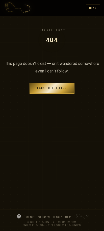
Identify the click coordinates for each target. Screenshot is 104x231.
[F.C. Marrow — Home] (17, 8)
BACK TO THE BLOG (52, 88)
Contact (30, 217)
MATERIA (40, 225)
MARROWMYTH (75, 225)
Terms (68, 217)
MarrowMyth (44, 217)
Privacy (57, 217)
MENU (93, 8)
